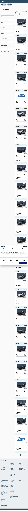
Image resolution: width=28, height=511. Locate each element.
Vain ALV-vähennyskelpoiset (5, 9)
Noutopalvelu (3, 498)
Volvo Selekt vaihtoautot (22, 464)
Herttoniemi (20, 480)
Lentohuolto (3, 499)
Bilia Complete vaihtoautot (22, 465)
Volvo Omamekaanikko (4, 480)
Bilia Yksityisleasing (12, 464)
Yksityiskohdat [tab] (14, 248)
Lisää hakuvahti (3, 53)
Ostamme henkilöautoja (22, 470)
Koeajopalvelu (12, 465)
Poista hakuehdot (24, 11)
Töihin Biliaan (12, 485)
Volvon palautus (12, 470)
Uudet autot (17, 14)
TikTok (3, 474)
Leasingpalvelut (12, 463)
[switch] (11, 260)
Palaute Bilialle (12, 480)
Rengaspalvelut (3, 491)
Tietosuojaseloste (12, 495)
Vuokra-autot (12, 492)
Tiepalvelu (2, 495)
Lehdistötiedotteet (12, 481)
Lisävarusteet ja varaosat (4, 485)
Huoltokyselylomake (4, 492)
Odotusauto (11, 468)
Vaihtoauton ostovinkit (22, 469)
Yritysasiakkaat (12, 473)
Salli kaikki (22, 263)
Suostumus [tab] (4, 248)
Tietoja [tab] (23, 248)
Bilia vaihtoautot (21, 468)
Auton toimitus (12, 469)
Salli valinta (14, 263)
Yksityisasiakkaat (12, 474)
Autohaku (20, 463)
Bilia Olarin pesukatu (13, 487)
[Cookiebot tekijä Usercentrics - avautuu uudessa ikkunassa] (24, 246)
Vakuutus (11, 490)
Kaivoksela (20, 481)
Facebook (3, 469)
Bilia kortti (11, 486)
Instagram (3, 471)
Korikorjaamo (3, 481)
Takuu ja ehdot (12, 491)
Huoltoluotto (3, 500)
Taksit (11, 475)
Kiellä (5, 263)
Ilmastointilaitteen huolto (4, 486)
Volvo (17, 11)
